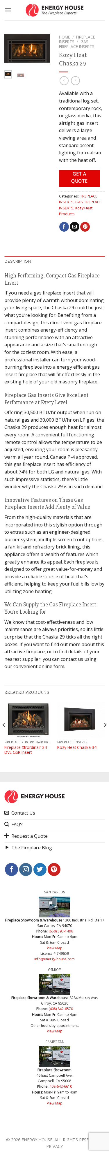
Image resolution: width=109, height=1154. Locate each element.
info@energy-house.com (54, 959)
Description (17, 261)
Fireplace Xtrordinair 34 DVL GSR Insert (25, 750)
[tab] (54, 261)
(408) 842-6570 (61, 1008)
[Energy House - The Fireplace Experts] (54, 10)
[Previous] (12, 51)
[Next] (42, 51)
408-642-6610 (60, 1086)
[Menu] (7, 10)
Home (64, 37)
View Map (54, 947)
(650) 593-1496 (61, 931)
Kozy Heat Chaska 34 (77, 747)
